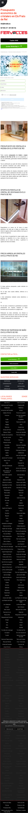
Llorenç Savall (21, 541)
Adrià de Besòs (21, 474)
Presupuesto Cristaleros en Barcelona (14, 51)
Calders (21, 503)
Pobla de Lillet (21, 805)
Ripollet (7, 468)
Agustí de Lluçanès (7, 474)
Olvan (21, 625)
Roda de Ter (21, 463)
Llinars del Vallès (7, 598)
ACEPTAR (19, 729)
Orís (7, 625)
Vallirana (7, 587)
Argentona (21, 427)
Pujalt (7, 419)
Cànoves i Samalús (21, 445)
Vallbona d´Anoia (21, 590)
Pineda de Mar (7, 807)
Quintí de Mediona (21, 577)
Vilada (7, 582)
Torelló (7, 635)
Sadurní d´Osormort (7, 567)
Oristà (21, 622)
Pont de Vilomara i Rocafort (21, 416)
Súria (21, 592)
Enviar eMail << (14, 368)
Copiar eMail (14, 40)
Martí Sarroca (21, 536)
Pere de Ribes (7, 533)
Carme (7, 510)
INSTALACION (21, 386)
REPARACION (21, 381)
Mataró (21, 477)
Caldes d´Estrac (7, 413)
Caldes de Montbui (21, 528)
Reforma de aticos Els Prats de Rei (7, 811)
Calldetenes (21, 452)
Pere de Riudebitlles (21, 531)
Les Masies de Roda (7, 600)
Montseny (21, 440)
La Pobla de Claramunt (21, 567)
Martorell (21, 492)
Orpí (7, 622)
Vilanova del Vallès (21, 482)
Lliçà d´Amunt (7, 647)
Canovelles (7, 447)
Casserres (21, 508)
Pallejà (7, 424)
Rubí (7, 463)
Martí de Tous (7, 539)
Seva (21, 620)
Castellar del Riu (7, 487)
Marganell (7, 495)
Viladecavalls (21, 405)
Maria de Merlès (7, 641)
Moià (21, 424)
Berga (21, 495)
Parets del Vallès (21, 513)
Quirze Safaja (7, 574)
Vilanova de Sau (7, 526)
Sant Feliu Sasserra (7, 531)
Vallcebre (7, 590)
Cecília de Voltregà (21, 554)
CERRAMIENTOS (7, 383)
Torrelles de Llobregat (7, 630)
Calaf (7, 505)
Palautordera (21, 549)
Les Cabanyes (7, 604)
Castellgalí (21, 523)
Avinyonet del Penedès (7, 410)
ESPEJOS (20, 383)
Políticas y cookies (21, 810)
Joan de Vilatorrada (21, 455)
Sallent (7, 477)
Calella (7, 455)
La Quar (7, 607)
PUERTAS (21, 388)
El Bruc (21, 647)
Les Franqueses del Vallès (21, 601)
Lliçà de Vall (21, 644)
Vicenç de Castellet (21, 432)
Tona (21, 442)
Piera (21, 510)
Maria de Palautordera (7, 639)
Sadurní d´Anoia (7, 554)
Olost (7, 627)
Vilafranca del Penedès (7, 405)
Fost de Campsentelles (21, 572)
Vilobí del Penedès (7, 644)
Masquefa (20, 490)
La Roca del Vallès (21, 604)
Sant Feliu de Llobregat (7, 546)
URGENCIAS (7, 388)
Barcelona (7, 402)
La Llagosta (21, 569)
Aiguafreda (21, 505)
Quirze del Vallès (21, 574)
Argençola (21, 521)
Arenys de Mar (21, 429)
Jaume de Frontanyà (7, 458)
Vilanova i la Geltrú (7, 482)
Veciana (7, 585)
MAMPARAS (7, 381)
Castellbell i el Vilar (7, 485)
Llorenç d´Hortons (7, 544)
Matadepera (7, 490)
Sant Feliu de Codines (21, 546)
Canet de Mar (21, 447)
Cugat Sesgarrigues (7, 551)
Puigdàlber (21, 419)
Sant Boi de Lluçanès (7, 562)
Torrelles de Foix (21, 630)
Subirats (7, 595)
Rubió (20, 460)
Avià (21, 500)
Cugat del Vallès (21, 551)
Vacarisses (7, 592)
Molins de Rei (21, 802)
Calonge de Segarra (21, 450)
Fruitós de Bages (7, 572)
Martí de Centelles (21, 539)
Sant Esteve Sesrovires (7, 549)
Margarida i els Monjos (21, 614)
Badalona (21, 407)
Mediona (7, 427)
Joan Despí (21, 465)
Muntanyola (7, 440)
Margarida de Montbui (7, 617)
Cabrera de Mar (21, 402)
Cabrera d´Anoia (21, 497)
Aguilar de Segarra (7, 508)
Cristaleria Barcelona (4, 51)
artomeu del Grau (7, 564)
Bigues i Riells (7, 432)
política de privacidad (13, 94)
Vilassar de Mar (7, 442)
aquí (1, 108)
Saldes (21, 595)
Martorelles (7, 492)
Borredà (7, 500)
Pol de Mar (7, 580)
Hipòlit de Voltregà (7, 528)
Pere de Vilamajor (21, 434)
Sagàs (21, 518)
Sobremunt (21, 617)
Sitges (7, 620)
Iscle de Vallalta (21, 458)
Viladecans (7, 407)
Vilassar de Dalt (21, 480)
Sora (7, 518)
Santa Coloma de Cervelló (21, 635)
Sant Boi (21, 562)
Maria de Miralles (21, 639)
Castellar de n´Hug (21, 487)
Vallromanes (21, 585)
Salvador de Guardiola (7, 434)
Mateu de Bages (21, 533)
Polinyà (7, 805)
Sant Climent (21, 607)
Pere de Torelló (7, 437)
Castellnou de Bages (7, 523)
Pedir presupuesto (14, 363)
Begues (7, 515)
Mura (21, 437)
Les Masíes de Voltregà (21, 598)
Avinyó (21, 410)
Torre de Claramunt (21, 632)
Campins (7, 450)
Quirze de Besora (7, 577)
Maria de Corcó (7, 612)
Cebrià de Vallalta (21, 559)
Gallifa (21, 515)
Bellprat (7, 497)
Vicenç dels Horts (7, 556)
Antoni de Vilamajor (21, 468)
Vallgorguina (21, 587)
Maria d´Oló (7, 614)
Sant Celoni (7, 609)
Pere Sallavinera (21, 580)
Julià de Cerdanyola (7, 465)
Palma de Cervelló (21, 422)
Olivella (21, 627)
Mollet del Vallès (7, 802)
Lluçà (7, 521)
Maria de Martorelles (21, 609)
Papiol (7, 422)
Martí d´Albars (7, 541)
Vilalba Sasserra (21, 526)
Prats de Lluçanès (21, 413)
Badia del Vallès (7, 480)
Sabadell (21, 564)
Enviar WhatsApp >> (13, 46)
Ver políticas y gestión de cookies (14, 725)
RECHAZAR (9, 729)
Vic (21, 582)
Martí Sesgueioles (7, 536)
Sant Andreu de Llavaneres (7, 471)
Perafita (7, 513)
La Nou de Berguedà (7, 569)
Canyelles (7, 445)
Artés (7, 503)
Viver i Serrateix (21, 641)
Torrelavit (7, 632)
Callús (7, 452)
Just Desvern (21, 544)
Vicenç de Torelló (21, 556)
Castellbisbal (21, 807)
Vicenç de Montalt (7, 559)
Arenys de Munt (7, 429)
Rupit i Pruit (7, 460)
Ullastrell (21, 612)
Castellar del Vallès (21, 485)
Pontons (7, 415)
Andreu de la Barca (21, 470)
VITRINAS (7, 386)
